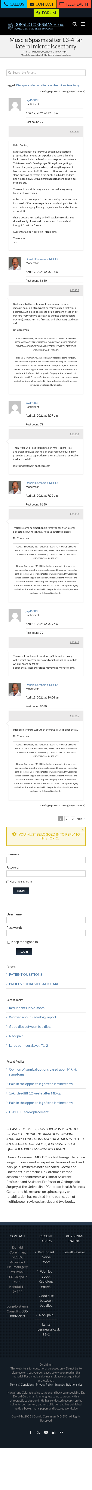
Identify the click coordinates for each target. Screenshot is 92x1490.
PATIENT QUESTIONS (25, 974)
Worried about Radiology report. (33, 1017)
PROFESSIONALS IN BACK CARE (34, 984)
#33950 (74, 131)
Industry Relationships (68, 1384)
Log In (21, 890)
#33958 (74, 434)
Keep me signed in (21, 881)
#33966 (74, 715)
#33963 (74, 514)
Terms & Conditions (22, 1384)
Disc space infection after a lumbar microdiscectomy (48, 85)
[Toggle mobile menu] (83, 24)
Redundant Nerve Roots (27, 1008)
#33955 (74, 290)
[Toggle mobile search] (75, 24)
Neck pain (16, 1036)
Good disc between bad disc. (29, 1026)
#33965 (74, 642)
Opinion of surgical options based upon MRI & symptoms (43, 1071)
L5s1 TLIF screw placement (29, 1112)
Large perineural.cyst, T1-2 (28, 1045)
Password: (12, 867)
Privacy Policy (44, 1384)
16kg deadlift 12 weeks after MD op (35, 1093)
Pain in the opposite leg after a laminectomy (41, 1084)
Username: (13, 854)
